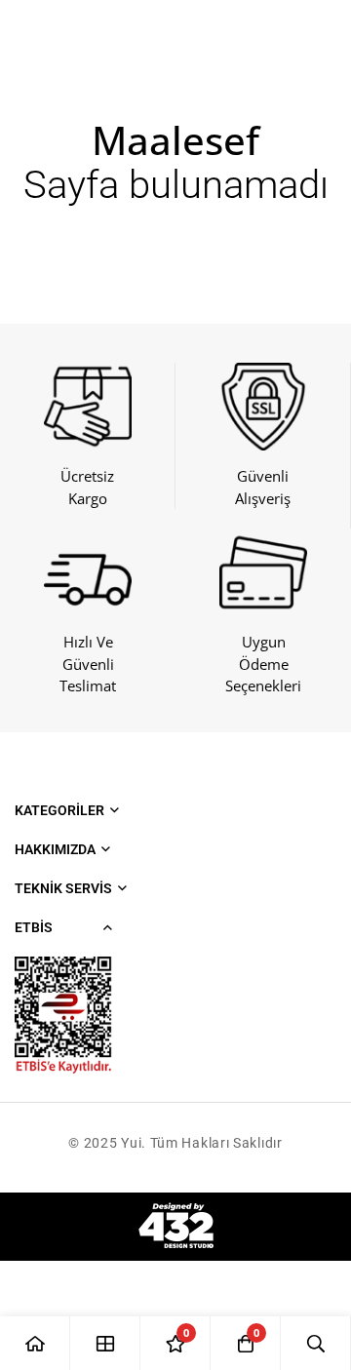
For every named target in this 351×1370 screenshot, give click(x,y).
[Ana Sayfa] (35, 1343)
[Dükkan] (105, 1343)
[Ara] (316, 1343)
